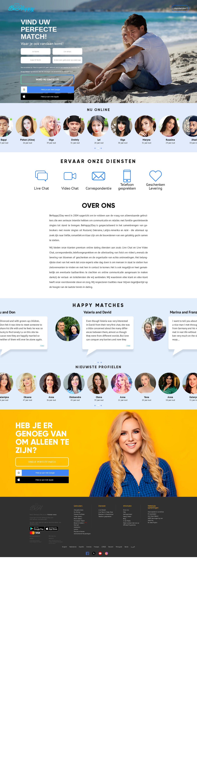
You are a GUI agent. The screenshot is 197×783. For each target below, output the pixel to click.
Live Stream (102, 510)
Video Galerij (78, 516)
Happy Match (127, 516)
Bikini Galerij (78, 519)
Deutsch (111, 547)
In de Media (127, 521)
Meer (42, 345)
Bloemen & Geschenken (105, 514)
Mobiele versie (51, 514)
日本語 (104, 547)
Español (81, 547)
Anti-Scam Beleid (153, 516)
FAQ (124, 512)
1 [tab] (95, 149)
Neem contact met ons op (131, 523)
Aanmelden (180, 8)
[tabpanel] (27, 129)
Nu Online (77, 512)
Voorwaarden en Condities (68, 67)
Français (96, 547)
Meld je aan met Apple (50, 96)
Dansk (127, 547)
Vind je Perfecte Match (42, 461)
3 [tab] (102, 149)
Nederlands (73, 547)
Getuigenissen (127, 514)
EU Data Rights (152, 522)
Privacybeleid (152, 514)
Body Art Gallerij (79, 523)
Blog (124, 519)
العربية (133, 547)
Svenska (89, 547)
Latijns (76, 529)
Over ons (126, 510)
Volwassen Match (79, 521)
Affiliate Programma (129, 525)
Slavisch (76, 525)
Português (119, 547)
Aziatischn (77, 527)
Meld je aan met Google (50, 89)
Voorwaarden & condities (156, 512)
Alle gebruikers (78, 510)
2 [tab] (98, 149)
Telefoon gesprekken (104, 516)
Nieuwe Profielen (79, 514)
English (64, 547)
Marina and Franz (97, 312)
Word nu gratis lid (47, 79)
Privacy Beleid (25, 72)
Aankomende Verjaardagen (82, 534)
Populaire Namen (79, 531)
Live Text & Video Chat (105, 512)
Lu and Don (179, 312)
